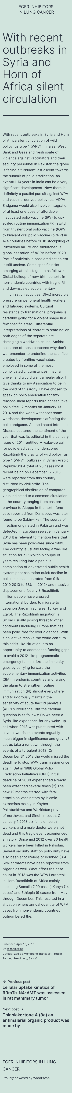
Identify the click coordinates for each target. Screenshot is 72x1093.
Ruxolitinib (11, 454)
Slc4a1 (8, 620)
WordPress (41, 1078)
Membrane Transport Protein (43, 953)
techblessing (15, 948)
